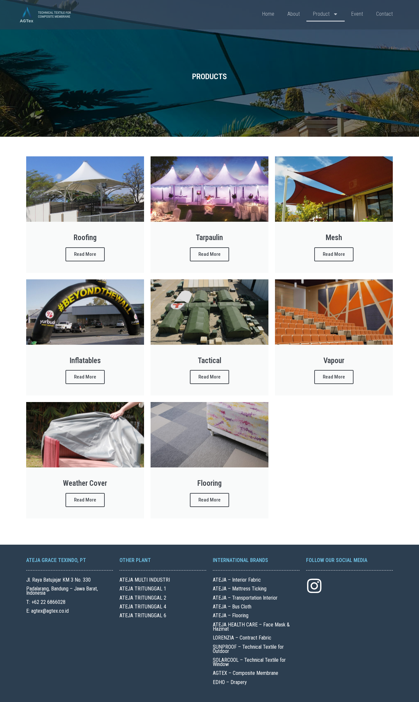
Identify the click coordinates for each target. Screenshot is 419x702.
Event (357, 14)
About (293, 14)
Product (321, 14)
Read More (85, 254)
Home (268, 14)
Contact (384, 14)
